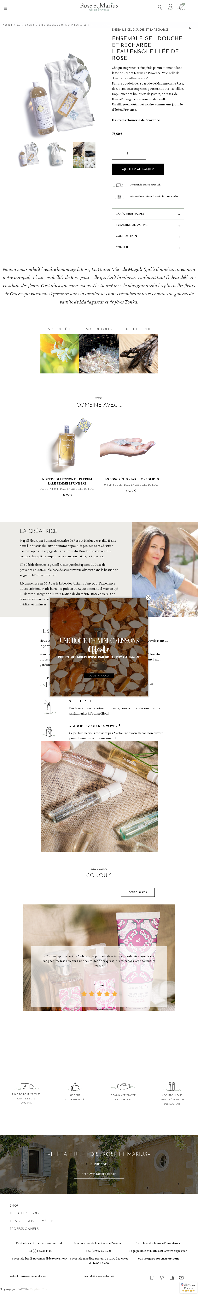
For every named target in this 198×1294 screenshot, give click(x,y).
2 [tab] (93, 1028)
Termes (46, 1289)
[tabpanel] (99, 958)
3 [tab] (97, 1028)
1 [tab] (89, 1028)
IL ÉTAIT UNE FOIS (24, 1213)
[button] (138, 169)
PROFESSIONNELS (24, 1229)
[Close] (148, 597)
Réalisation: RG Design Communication (28, 1276)
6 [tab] (109, 1028)
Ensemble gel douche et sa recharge (140, 29)
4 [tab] (101, 1028)
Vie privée (35, 1289)
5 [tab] (105, 1028)
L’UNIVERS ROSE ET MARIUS (32, 1221)
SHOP (14, 1205)
